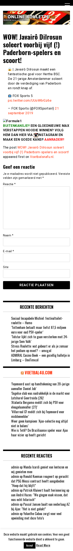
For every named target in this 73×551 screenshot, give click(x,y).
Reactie (9, 184)
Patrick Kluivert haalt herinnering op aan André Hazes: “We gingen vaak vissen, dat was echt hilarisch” (40, 495)
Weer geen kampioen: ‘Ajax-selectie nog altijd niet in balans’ (39, 423)
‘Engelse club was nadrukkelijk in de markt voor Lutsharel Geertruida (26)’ (40, 395)
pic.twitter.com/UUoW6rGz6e (30, 100)
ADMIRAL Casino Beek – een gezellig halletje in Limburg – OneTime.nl (40, 357)
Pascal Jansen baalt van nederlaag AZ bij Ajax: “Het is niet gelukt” (40, 506)
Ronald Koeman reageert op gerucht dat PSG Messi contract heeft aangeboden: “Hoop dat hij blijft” (40, 481)
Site (6, 267)
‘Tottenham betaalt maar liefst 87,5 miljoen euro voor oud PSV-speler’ (38, 330)
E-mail (8, 251)
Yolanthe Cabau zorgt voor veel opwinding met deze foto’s (36, 516)
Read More (43, 545)
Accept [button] (29, 545)
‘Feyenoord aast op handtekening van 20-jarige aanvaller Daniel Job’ (40, 386)
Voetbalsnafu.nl (42, 157)
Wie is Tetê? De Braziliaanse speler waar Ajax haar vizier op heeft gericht (39, 432)
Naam (8, 235)
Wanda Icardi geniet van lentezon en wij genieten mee (39, 469)
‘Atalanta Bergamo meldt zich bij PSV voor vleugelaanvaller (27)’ (37, 405)
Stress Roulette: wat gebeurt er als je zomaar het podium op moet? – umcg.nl (39, 348)
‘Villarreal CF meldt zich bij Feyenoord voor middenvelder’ (37, 414)
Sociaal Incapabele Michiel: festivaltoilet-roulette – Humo (37, 320)
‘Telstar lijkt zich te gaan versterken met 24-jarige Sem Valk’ (39, 339)
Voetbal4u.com (38, 373)
